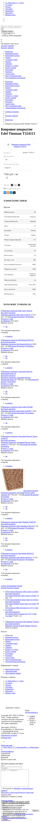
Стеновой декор (11, 60)
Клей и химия (10, 68)
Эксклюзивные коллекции (15, 78)
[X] (14, 192)
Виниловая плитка (12, 56)
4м (6, 159)
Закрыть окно (6, 794)
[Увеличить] (20, 145)
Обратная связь (11, 671)
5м (6, 358)
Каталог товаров (7, 46)
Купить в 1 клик (7, 319)
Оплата (8, 7)
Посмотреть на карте (9, 735)
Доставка (8, 9)
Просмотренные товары (10, 588)
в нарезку (9, 336)
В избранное (5, 321)
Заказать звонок (7, 31)
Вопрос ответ (10, 15)
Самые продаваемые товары (11, 586)
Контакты (9, 13)
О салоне (8, 5)
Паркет (8, 58)
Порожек (8, 72)
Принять (35, 810)
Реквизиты (9, 11)
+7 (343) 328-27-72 (8, 747)
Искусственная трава (13, 76)
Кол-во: (7, 185)
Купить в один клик (26, 792)
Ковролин (9, 52)
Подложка (9, 70)
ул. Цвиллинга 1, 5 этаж (14, 3)
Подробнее (30, 317)
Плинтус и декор (11, 66)
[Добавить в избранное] (34, 141)
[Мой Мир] (11, 192)
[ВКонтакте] (5, 192)
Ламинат (8, 64)
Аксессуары (9, 74)
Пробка (8, 62)
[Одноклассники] (8, 192)
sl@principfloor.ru (31, 712)
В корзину (21, 180)
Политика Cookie (14, 820)
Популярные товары (13, 673)
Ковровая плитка (11, 54)
